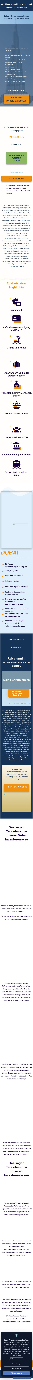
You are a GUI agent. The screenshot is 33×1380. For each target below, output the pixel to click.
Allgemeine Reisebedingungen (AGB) (20, 703)
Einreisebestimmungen (16, 172)
